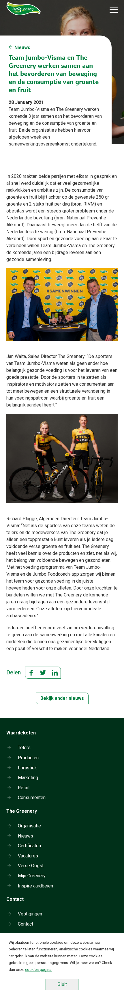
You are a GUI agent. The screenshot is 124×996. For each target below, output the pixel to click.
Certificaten (29, 845)
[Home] (25, 18)
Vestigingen (30, 914)
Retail (23, 787)
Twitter (43, 672)
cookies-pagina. (38, 969)
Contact (25, 924)
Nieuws (22, 47)
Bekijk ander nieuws (62, 698)
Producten (28, 757)
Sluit (62, 984)
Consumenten (32, 797)
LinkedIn (55, 672)
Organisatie (29, 826)
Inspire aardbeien (35, 886)
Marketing (28, 777)
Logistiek (27, 768)
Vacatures (28, 856)
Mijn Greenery (32, 876)
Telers (24, 747)
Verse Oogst (31, 865)
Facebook (31, 672)
